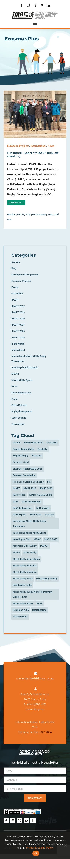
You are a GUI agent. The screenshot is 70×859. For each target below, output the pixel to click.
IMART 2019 (18, 312)
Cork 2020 (52, 442)
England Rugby (20, 455)
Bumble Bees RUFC (33, 442)
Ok (36, 853)
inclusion (49, 514)
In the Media (17, 343)
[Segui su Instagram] (28, 5)
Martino (11, 214)
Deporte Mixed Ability (23, 449)
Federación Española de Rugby (28, 482)
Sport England (18, 417)
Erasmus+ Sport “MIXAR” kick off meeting (32, 154)
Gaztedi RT (17, 293)
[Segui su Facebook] (21, 5)
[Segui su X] (35, 5)
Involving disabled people (24, 367)
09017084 (46, 732)
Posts (14, 399)
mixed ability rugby (22, 585)
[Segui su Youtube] (41, 5)
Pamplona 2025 (21, 610)
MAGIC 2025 (50, 539)
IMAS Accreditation (31, 501)
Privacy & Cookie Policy (39, 847)
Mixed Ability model (23, 578)
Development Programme (24, 274)
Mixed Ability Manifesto (25, 572)
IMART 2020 (18, 318)
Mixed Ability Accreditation (26, 559)
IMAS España (19, 514)
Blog (13, 268)
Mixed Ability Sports (22, 380)
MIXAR (15, 373)
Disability (42, 449)
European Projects (18, 145)
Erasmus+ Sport (21, 462)
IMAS (15, 501)
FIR (49, 482)
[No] (65, 845)
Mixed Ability (30, 552)
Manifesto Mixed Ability (25, 546)
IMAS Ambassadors (22, 508)
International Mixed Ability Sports (29, 533)
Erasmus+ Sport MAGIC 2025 (27, 469)
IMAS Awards (42, 508)
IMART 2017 (18, 306)
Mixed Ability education (24, 565)
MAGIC (37, 539)
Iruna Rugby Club (21, 539)
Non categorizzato (21, 392)
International (38, 145)
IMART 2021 (18, 324)
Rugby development (21, 411)
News (51, 145)
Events (14, 287)
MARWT (44, 546)
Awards (15, 262)
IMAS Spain (35, 514)
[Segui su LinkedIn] (48, 5)
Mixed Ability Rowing (46, 578)
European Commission (24, 475)
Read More (15, 202)
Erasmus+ (37, 455)
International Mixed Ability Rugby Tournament (29, 523)
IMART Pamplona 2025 (40, 495)
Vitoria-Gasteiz (20, 616)
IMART (15, 299)
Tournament (17, 424)
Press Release (19, 405)
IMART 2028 (18, 337)
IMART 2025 (18, 331)
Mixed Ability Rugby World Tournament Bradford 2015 (32, 594)
